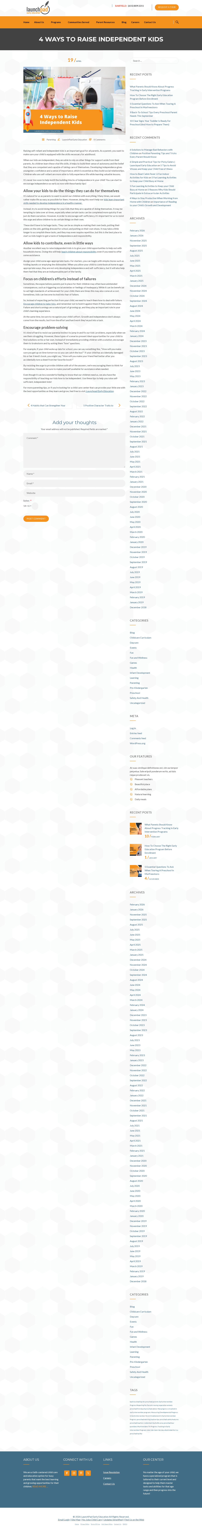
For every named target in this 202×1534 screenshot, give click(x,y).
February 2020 (137, 537)
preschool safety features (169, 1419)
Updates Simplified (113, 1519)
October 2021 (137, 436)
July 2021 (135, 451)
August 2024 (136, 305)
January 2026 (136, 235)
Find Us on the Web (134, 1519)
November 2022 (138, 396)
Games (133, 662)
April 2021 (135, 466)
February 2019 (137, 597)
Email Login (64, 1519)
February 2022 (137, 416)
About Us (39, 22)
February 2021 (137, 476)
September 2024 (138, 300)
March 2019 (136, 592)
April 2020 (135, 526)
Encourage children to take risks (39, 303)
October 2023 (137, 351)
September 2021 (138, 441)
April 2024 (135, 320)
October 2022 (137, 401)
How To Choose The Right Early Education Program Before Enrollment (161, 849)
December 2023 (138, 341)
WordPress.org (137, 743)
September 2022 (138, 406)
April (74, 61)
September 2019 (138, 562)
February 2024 (137, 331)
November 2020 (138, 491)
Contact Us (150, 22)
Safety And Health (139, 697)
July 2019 (135, 572)
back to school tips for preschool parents (144, 1402)
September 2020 (138, 501)
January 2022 (136, 421)
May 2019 (135, 582)
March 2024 (136, 326)
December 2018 (138, 607)
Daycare (134, 642)
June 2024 (135, 310)
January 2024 (136, 336)
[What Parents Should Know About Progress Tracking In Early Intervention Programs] (136, 829)
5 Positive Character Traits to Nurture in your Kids (98, 408)
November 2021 (138, 431)
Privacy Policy (84, 1524)
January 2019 (136, 602)
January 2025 (136, 280)
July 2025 (135, 255)
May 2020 (135, 521)
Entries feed (136, 733)
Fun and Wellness (138, 657)
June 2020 (135, 516)
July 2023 (135, 366)
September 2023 (138, 356)
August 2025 (136, 250)
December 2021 (138, 426)
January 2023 (136, 386)
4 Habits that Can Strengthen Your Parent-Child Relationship (48, 408)
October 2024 (137, 295)
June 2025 (135, 260)
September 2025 (138, 245)
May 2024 (135, 315)
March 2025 (136, 275)
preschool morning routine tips (148, 1419)
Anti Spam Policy (107, 1524)
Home (26, 22)
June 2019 (135, 577)
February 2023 (137, 381)
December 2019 (138, 547)
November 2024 (138, 290)
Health (133, 667)
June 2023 (135, 371)
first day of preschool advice (147, 1409)
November (152, 879)
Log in (133, 728)
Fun (132, 652)
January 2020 (136, 542)
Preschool (135, 692)
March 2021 (136, 471)
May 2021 (135, 461)
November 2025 (138, 240)
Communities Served (78, 22)
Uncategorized (137, 702)
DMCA (125, 1524)
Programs (56, 22)
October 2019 (137, 557)
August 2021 (136, 446)
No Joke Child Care (92, 1519)
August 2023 (136, 361)
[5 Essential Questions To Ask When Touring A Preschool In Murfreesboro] (136, 871)
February (152, 837)
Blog (124, 22)
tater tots (150, 1430)
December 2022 (138, 391)
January (151, 858)
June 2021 (135, 456)
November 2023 (138, 346)
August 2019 (136, 567)
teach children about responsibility (78, 251)
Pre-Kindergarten (139, 687)
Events (133, 647)
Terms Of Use (95, 1524)
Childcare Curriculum (140, 637)
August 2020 (136, 506)
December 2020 (138, 486)
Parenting (51, 139)
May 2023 (135, 376)
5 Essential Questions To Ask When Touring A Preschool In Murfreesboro (159, 870)
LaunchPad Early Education (74, 139)
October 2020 (137, 496)
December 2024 (138, 285)
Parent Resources (105, 22)
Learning (134, 677)
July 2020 (135, 511)
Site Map (75, 1519)
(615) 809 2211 (136, 5)
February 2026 (137, 230)
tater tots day (159, 1430)
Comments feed (138, 738)
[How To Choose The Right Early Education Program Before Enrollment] (136, 850)
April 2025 (135, 270)
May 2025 (135, 265)
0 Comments (99, 139)
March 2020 (136, 531)
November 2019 (138, 552)
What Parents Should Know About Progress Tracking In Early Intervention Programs (161, 828)
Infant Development (140, 672)
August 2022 (136, 411)
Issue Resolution (111, 1472)
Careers (135, 22)
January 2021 (136, 481)
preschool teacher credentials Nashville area (146, 1423)
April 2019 (135, 587)
